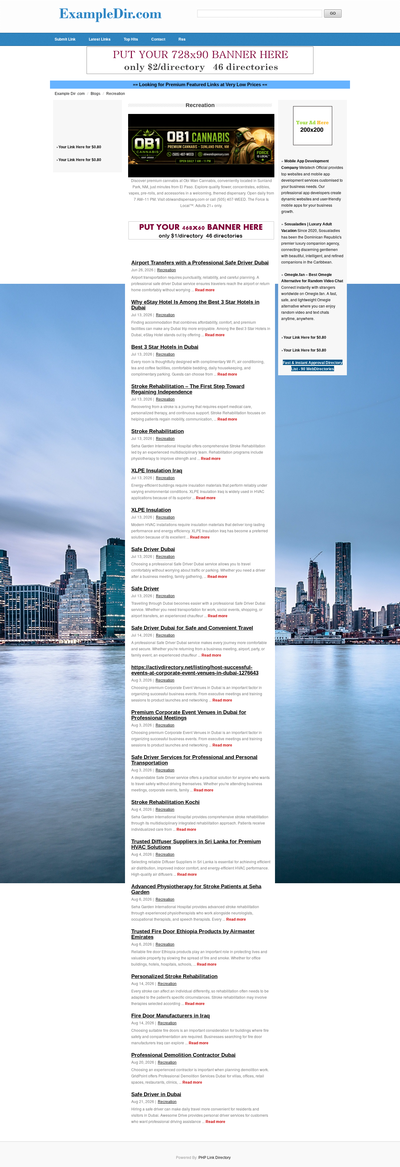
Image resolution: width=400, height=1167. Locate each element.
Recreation (115, 93)
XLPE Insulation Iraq (156, 471)
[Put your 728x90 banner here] (200, 73)
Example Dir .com (70, 93)
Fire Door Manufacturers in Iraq (170, 1016)
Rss (182, 39)
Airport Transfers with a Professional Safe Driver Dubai (200, 263)
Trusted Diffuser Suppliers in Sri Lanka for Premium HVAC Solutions (196, 844)
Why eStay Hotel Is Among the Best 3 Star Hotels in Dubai (195, 305)
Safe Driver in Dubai (156, 1094)
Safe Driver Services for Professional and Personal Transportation (194, 760)
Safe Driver (145, 589)
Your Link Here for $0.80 (79, 147)
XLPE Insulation (151, 510)
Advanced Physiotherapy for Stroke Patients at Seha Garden (196, 889)
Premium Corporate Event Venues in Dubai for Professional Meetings (188, 715)
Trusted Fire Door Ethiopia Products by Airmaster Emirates (193, 934)
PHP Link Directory (214, 1157)
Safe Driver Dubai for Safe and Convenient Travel (192, 628)
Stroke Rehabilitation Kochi (165, 802)
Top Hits (131, 39)
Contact (158, 39)
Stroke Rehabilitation (157, 431)
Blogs (96, 93)
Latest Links (100, 39)
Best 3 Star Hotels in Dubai (164, 347)
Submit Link (65, 39)
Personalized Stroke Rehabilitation (174, 976)
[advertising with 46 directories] (312, 144)
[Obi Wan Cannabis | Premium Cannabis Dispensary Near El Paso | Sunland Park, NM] (201, 176)
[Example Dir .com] (110, 30)
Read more (205, 290)
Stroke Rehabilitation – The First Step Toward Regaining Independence (187, 389)
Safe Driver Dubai (153, 549)
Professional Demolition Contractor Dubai (183, 1055)
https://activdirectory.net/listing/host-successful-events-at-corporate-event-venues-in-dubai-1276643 (194, 670)
